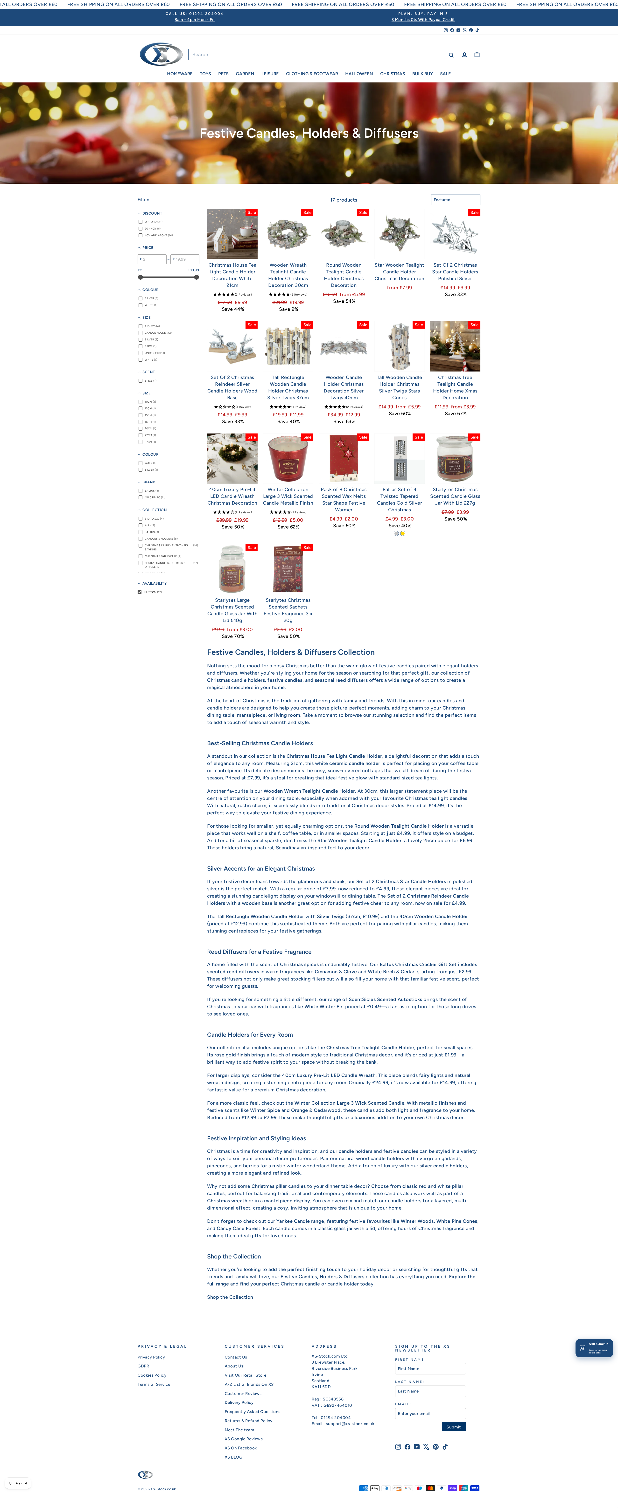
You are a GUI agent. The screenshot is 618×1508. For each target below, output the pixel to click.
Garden (245, 73)
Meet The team (239, 1429)
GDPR (143, 1366)
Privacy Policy (151, 1357)
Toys (205, 73)
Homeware (180, 73)
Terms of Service (154, 1384)
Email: (403, 1404)
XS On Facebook (241, 1448)
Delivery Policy (239, 1402)
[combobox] (323, 54)
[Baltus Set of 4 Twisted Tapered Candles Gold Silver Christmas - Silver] (396, 533)
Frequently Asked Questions (253, 1411)
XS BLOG (234, 1457)
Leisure (270, 73)
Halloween (359, 73)
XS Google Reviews (244, 1438)
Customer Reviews (243, 1393)
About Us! (235, 1366)
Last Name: (410, 1382)
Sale (445, 73)
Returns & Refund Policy (249, 1420)
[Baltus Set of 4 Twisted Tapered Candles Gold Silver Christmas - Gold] (402, 533)
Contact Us (236, 1357)
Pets (223, 73)
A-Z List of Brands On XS (249, 1384)
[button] (232, 294)
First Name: (410, 1359)
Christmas (392, 73)
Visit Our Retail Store (246, 1375)
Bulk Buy (422, 73)
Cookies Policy (152, 1375)
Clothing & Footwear (312, 73)
